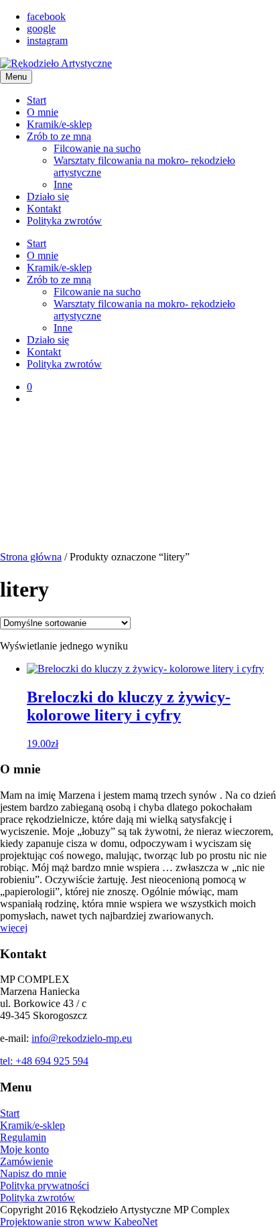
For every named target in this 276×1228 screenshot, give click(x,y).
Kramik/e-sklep (59, 124)
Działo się (48, 196)
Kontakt (44, 208)
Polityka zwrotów (64, 220)
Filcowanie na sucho (97, 148)
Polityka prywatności (44, 1185)
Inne (63, 184)
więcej (13, 927)
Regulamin (23, 1137)
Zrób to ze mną (59, 136)
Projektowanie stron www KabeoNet (78, 1221)
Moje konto (24, 1149)
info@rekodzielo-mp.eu (81, 1038)
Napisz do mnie (33, 1173)
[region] (138, 483)
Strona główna (31, 556)
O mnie (42, 112)
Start (36, 100)
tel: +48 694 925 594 (44, 1061)
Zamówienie (26, 1161)
